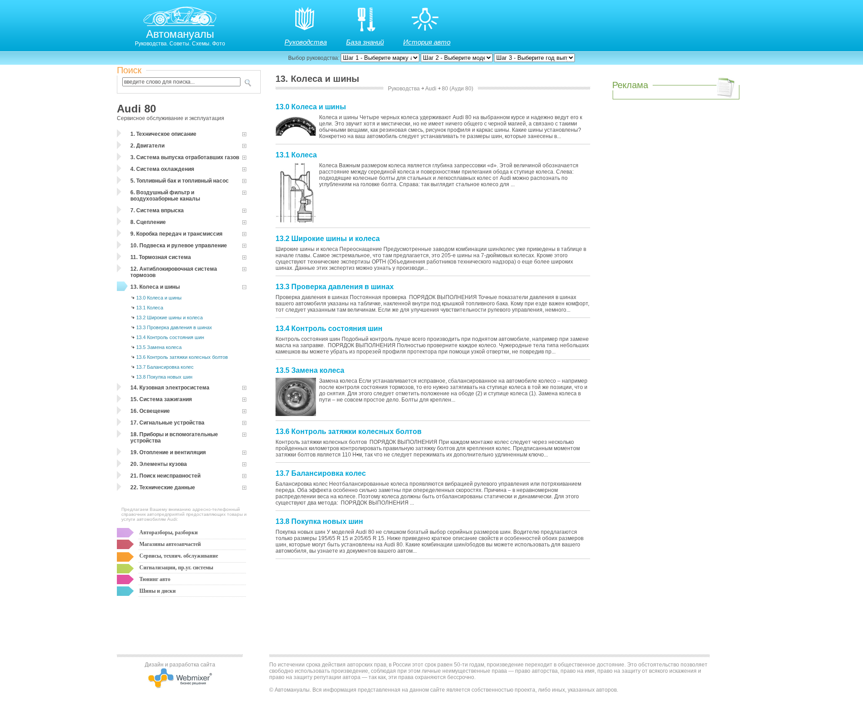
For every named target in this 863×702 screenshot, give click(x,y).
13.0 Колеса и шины (159, 297)
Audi (430, 88)
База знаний (365, 42)
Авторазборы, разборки (168, 532)
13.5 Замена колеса (159, 347)
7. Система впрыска (157, 210)
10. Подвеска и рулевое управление (178, 245)
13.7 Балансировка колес (165, 367)
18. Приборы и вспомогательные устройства (174, 437)
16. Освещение (150, 411)
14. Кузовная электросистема (169, 388)
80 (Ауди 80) (457, 88)
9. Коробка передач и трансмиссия (176, 234)
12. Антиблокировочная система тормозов (173, 272)
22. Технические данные (162, 487)
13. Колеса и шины (155, 287)
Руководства (306, 42)
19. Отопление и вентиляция (168, 452)
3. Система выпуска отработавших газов (184, 157)
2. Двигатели (147, 146)
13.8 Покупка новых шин (164, 377)
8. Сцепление (148, 222)
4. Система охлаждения (162, 169)
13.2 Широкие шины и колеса (169, 317)
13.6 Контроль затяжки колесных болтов (182, 357)
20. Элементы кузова (158, 464)
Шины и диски (157, 591)
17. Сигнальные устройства (167, 423)
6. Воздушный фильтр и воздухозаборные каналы (165, 195)
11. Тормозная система (160, 257)
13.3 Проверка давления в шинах (174, 327)
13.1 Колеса (149, 307)
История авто (426, 42)
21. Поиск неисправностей (165, 476)
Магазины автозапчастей (170, 544)
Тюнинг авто (154, 579)
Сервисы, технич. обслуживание (178, 556)
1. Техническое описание (163, 134)
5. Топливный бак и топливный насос (179, 181)
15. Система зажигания (161, 399)
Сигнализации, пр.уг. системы (176, 567)
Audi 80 (136, 109)
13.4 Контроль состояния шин (170, 337)
